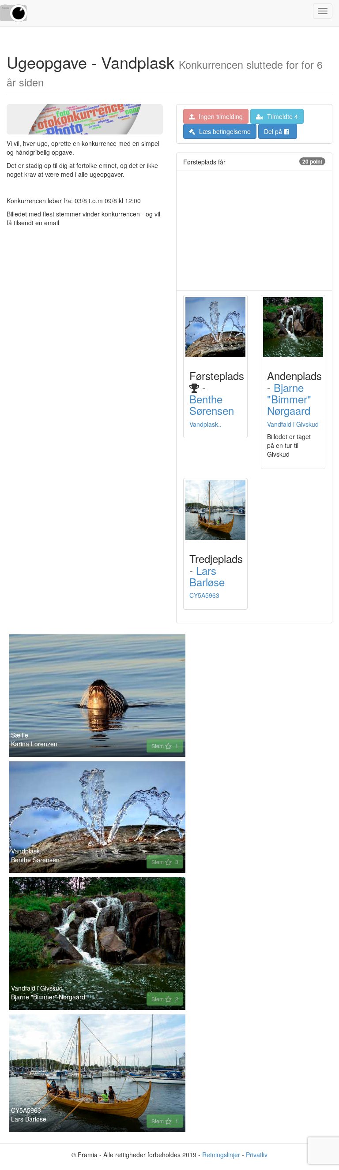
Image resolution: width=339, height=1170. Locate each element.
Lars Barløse (207, 576)
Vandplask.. (205, 424)
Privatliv (256, 1154)
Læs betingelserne (224, 131)
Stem (164, 745)
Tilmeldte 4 (281, 116)
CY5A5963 (204, 595)
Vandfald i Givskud (293, 424)
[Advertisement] (254, 230)
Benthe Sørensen (211, 404)
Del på (274, 131)
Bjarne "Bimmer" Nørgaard (289, 399)
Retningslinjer (221, 1154)
